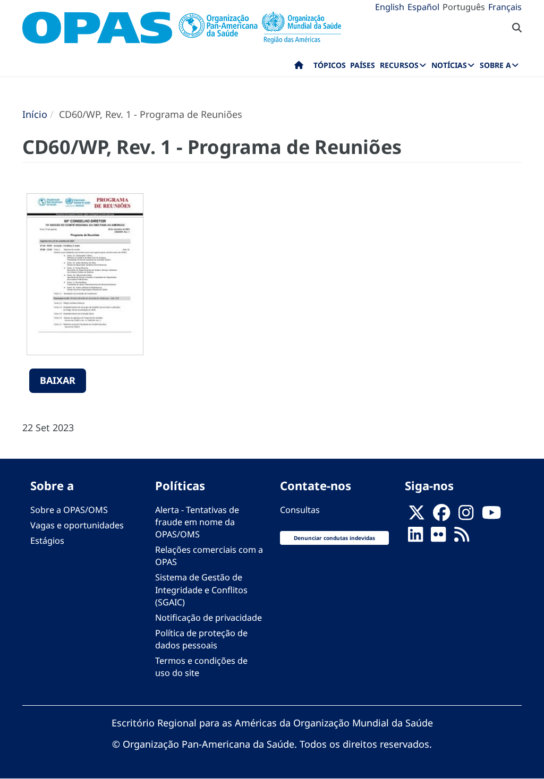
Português (464, 7)
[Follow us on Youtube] (491, 515)
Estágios (47, 540)
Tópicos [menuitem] (329, 65)
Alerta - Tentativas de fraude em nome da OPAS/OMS (197, 522)
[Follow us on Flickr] (438, 537)
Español (423, 7)
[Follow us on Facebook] (441, 515)
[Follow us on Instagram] (465, 515)
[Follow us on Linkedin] (415, 537)
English (389, 7)
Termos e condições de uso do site (201, 667)
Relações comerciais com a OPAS (209, 556)
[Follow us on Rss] (461, 537)
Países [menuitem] (362, 65)
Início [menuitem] (298, 67)
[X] (416, 515)
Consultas (300, 510)
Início (34, 114)
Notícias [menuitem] (449, 65)
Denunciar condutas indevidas (334, 538)
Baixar (57, 380)
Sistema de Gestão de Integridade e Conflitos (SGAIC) (201, 589)
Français (505, 7)
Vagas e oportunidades (77, 525)
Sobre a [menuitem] (495, 65)
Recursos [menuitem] (399, 65)
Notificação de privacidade (208, 617)
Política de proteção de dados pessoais (201, 639)
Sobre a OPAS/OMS (69, 510)
